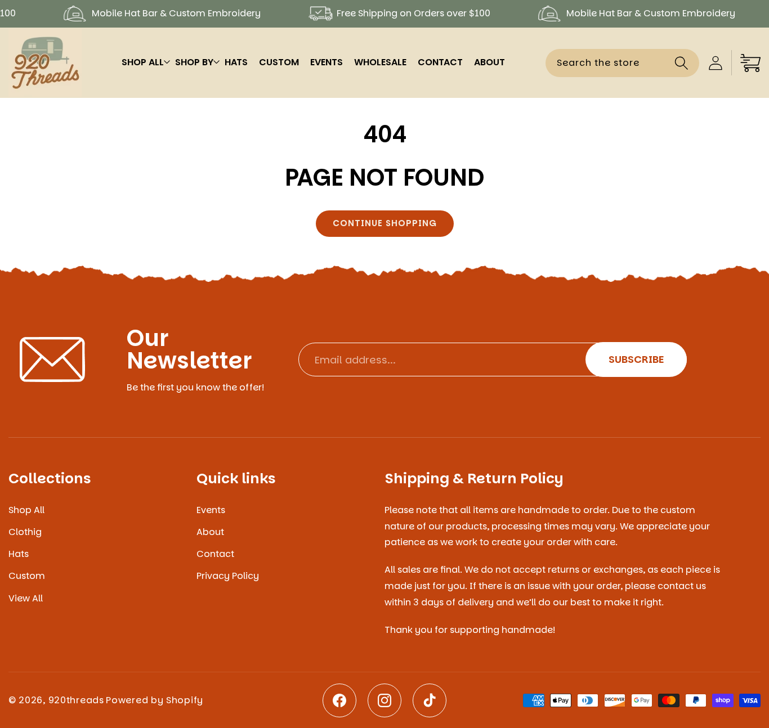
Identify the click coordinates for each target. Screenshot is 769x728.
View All (25, 598)
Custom (26, 575)
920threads (76, 700)
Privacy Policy (227, 575)
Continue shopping (385, 223)
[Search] (681, 63)
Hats (18, 553)
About (210, 531)
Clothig (25, 531)
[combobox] (622, 63)
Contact (215, 553)
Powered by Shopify (154, 700)
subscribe (636, 359)
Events (210, 510)
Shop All (26, 510)
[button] (142, 63)
